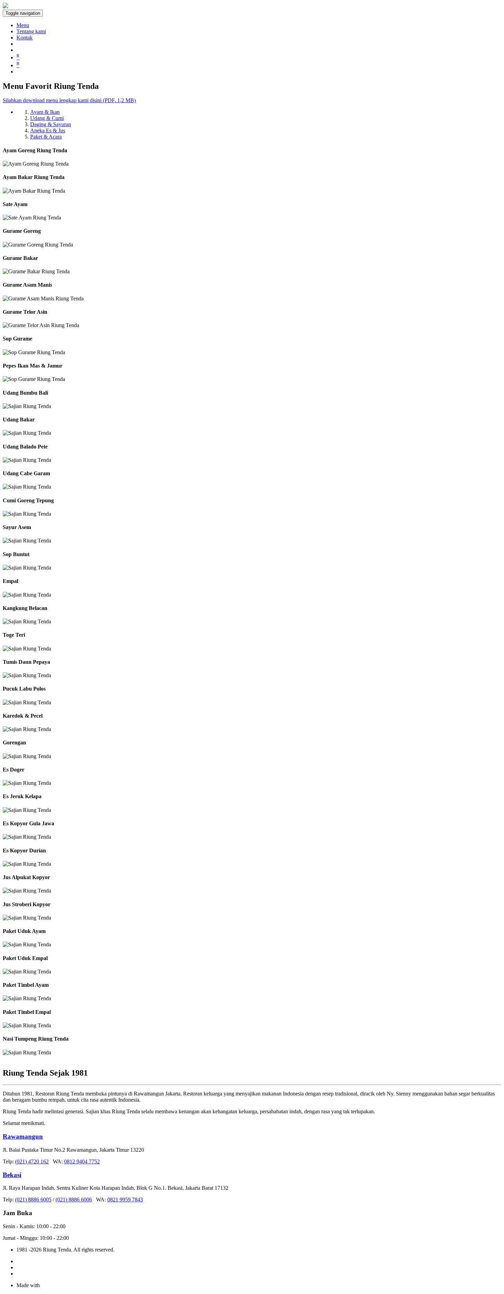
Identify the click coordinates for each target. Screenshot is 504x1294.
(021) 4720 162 (32, 1161)
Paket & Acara (46, 137)
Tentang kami (31, 31)
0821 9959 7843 (125, 1199)
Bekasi (12, 1174)
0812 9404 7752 (82, 1161)
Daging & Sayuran (50, 124)
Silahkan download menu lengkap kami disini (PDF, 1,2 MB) (69, 100)
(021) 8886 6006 (74, 1199)
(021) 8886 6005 (33, 1199)
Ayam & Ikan (45, 112)
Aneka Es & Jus (47, 130)
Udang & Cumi (47, 118)
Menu (22, 25)
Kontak (24, 37)
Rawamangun (23, 1136)
